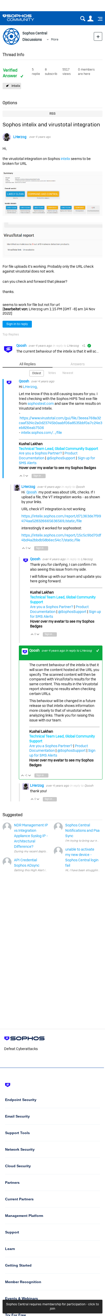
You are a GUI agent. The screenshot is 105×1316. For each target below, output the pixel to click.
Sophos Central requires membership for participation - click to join (52, 1306)
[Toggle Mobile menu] (98, 18)
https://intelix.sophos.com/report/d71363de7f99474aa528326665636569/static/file (61, 518)
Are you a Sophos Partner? (40, 453)
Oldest (36, 373)
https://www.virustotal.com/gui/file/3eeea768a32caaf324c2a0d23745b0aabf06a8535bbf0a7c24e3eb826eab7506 (60, 423)
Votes (52, 373)
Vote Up (21, 476)
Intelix (15, 86)
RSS (52, 113)
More (54, 39)
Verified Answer (10, 73)
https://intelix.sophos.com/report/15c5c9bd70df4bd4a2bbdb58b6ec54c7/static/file (61, 537)
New (98, 36)
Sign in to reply (17, 324)
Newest (67, 373)
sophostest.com (41, 403)
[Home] (25, 17)
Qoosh (21, 345)
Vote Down (27, 476)
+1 (98, 650)
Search (82, 18)
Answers (78, 364)
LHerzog (20, 137)
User (90, 18)
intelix (66, 158)
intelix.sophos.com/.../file (41, 432)
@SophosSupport (61, 458)
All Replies (27, 364)
